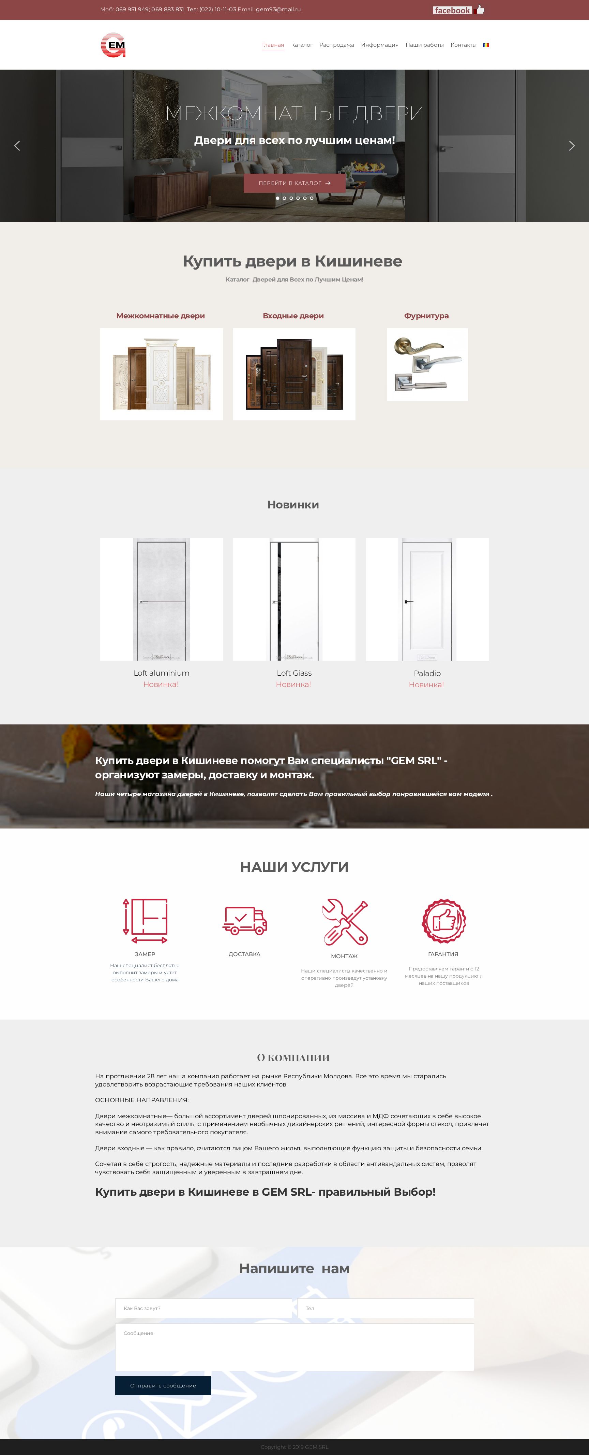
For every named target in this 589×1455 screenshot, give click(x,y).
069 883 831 (167, 9)
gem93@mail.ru (278, 9)
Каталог (302, 45)
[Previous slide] (17, 145)
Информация (380, 45)
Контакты (464, 45)
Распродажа (336, 45)
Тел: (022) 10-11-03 (211, 9)
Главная (273, 45)
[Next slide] (571, 145)
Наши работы (425, 45)
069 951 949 (132, 9)
